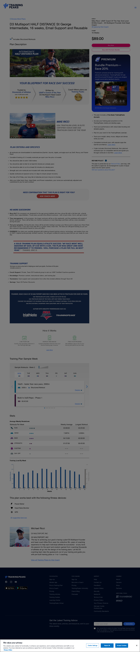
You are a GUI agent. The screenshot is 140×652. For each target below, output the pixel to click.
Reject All (107, 645)
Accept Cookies (121, 645)
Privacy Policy (8, 650)
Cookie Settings (92, 645)
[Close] (136, 645)
